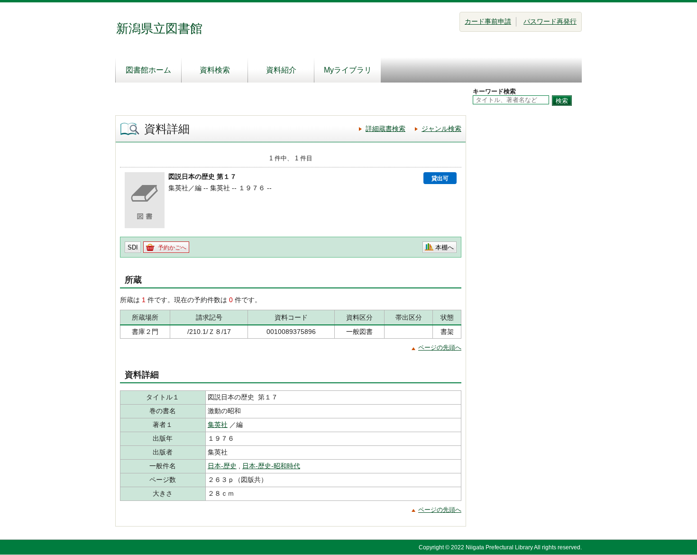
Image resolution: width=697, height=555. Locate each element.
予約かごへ (172, 247)
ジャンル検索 (441, 128)
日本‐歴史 (222, 466)
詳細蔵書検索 (385, 128)
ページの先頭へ (439, 347)
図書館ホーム (148, 70)
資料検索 (215, 70)
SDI (133, 247)
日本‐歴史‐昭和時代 (271, 466)
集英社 (218, 424)
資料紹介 (281, 70)
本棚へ (444, 247)
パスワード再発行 (550, 21)
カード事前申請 (488, 21)
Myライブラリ (348, 70)
